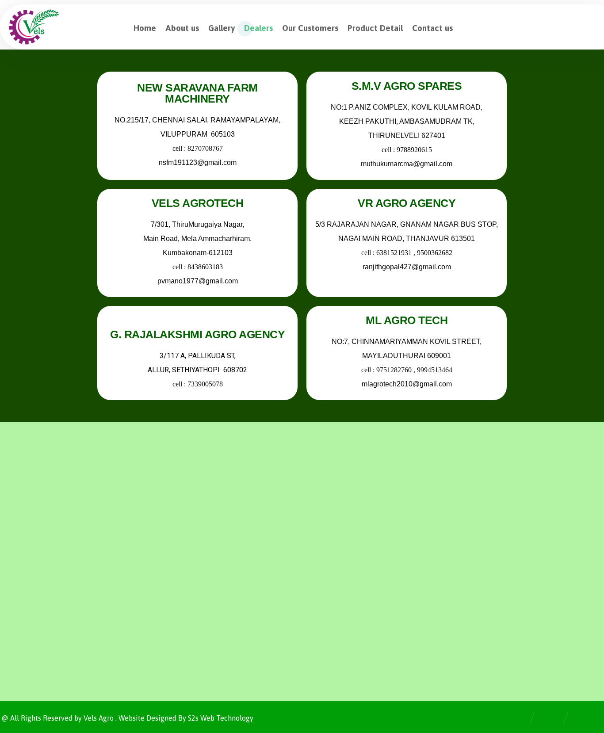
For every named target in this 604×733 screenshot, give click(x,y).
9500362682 (434, 252)
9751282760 (394, 370)
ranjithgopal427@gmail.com (407, 267)
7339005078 (203, 384)
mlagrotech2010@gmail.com (407, 384)
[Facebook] (14, 565)
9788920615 (414, 149)
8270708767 (204, 148)
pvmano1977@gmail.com (197, 281)
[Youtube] (67, 565)
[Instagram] (50, 565)
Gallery (340, 517)
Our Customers (352, 546)
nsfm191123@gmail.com (197, 162)
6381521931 (394, 252)
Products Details (355, 560)
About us (343, 503)
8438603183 (204, 267)
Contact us (346, 574)
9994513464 (434, 370)
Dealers (341, 531)
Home (338, 489)
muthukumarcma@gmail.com (406, 164)
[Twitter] (32, 565)
